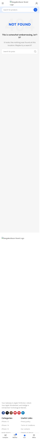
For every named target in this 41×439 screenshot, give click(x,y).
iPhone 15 (5, 421)
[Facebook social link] (3, 412)
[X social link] (7, 412)
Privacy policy (25, 421)
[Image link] (20, 318)
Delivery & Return (27, 433)
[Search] (35, 10)
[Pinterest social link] (19, 412)
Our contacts (25, 429)
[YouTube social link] (15, 412)
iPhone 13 (5, 429)
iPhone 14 (5, 425)
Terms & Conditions (28, 425)
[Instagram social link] (11, 412)
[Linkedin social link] (23, 412)
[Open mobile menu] (3, 3)
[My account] (36, 3)
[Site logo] (20, 3)
